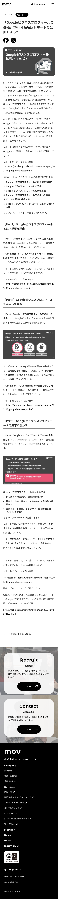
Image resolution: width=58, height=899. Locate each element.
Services (9, 787)
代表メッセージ (11, 781)
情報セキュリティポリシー (14, 876)
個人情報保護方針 (11, 882)
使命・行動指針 (11, 776)
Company (10, 766)
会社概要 (8, 770)
